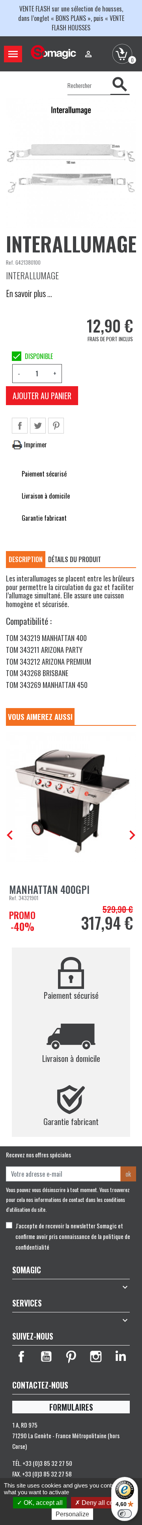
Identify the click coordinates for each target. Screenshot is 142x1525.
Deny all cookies (104, 1502)
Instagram (96, 1356)
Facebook (21, 1356)
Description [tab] (26, 559)
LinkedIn (121, 1356)
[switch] (125, 1513)
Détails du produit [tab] (74, 559)
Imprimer (34, 444)
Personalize (72, 1514)
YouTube (46, 1356)
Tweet (38, 426)
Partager (20, 426)
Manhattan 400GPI (49, 889)
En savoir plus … (29, 293)
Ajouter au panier (42, 396)
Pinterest (56, 426)
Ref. (10, 262)
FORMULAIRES (71, 1407)
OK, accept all (42, 1502)
